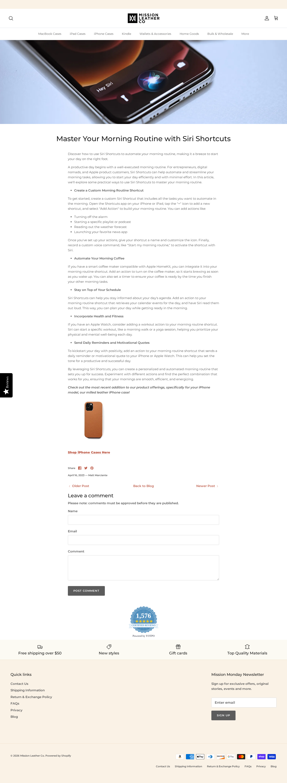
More (245, 34)
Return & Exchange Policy (31, 697)
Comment (76, 551)
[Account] (266, 18)
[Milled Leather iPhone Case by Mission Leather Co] (93, 444)
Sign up (223, 715)
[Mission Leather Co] (143, 18)
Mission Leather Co (32, 755)
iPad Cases (78, 34)
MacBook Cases (49, 34)
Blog (14, 717)
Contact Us (19, 684)
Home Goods (189, 34)
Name (73, 511)
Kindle (126, 34)
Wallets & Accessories (155, 34)
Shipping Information (28, 690)
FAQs (15, 703)
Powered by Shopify (58, 755)
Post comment (86, 590)
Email (72, 531)
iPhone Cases (103, 34)
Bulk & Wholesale (220, 34)
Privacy (16, 710)
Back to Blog (143, 486)
